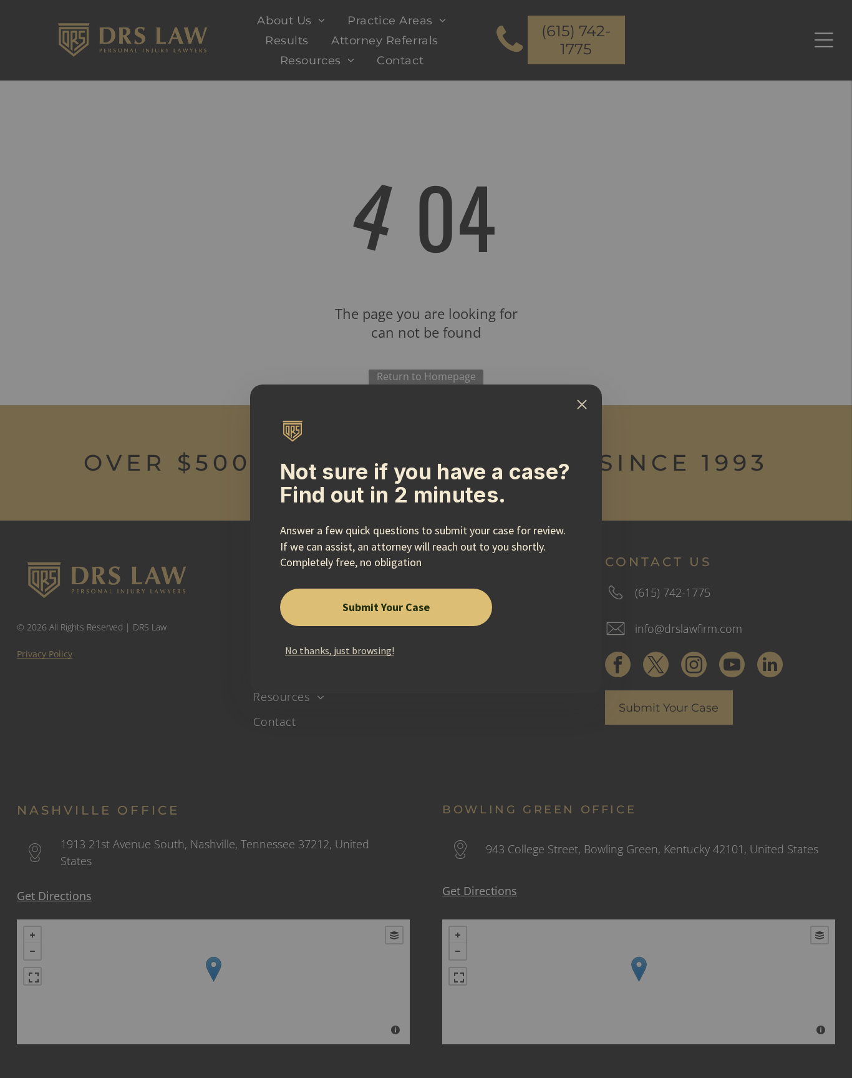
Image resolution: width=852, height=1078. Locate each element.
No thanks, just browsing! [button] (339, 650)
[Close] (582, 404)
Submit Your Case (386, 607)
